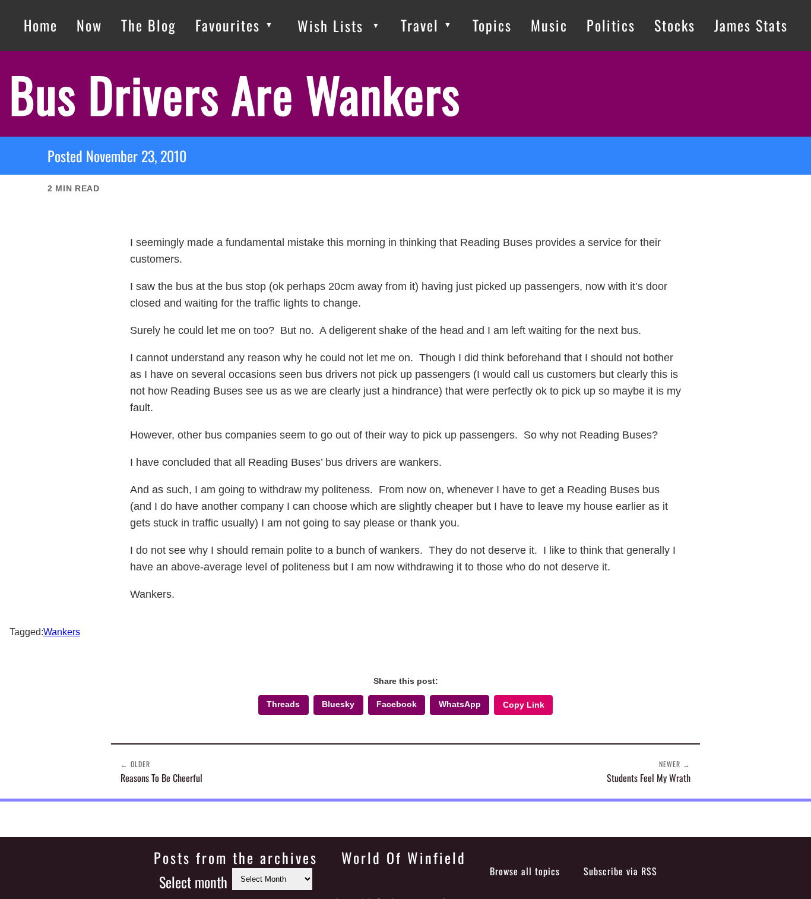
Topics (492, 25)
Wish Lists (330, 25)
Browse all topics (525, 871)
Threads (283, 704)
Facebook (396, 704)
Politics (611, 25)
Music (549, 25)
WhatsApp (460, 704)
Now (89, 25)
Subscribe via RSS (620, 871)
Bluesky (338, 704)
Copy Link (523, 705)
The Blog (148, 25)
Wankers (61, 632)
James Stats (751, 25)
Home (41, 25)
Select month (193, 881)
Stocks (674, 25)
